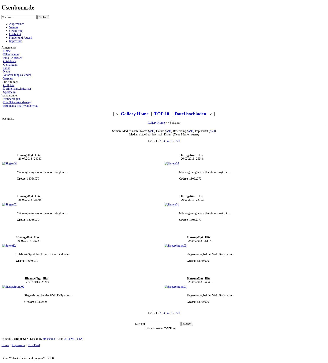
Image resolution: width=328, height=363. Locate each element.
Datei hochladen (190, 113)
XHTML (69, 338)
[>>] (177, 140)
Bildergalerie (11, 54)
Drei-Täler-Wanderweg (17, 102)
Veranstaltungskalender (17, 74)
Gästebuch (9, 61)
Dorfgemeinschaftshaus (17, 88)
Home (7, 51)
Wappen (8, 78)
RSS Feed (34, 345)
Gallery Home (135, 113)
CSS (80, 338)
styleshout (49, 338)
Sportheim (9, 92)
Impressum (18, 345)
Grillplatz (8, 85)
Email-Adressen (12, 57)
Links (6, 68)
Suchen (139, 323)
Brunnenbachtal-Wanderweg (20, 105)
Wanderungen (11, 98)
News (6, 71)
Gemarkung (10, 64)
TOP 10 (161, 113)
